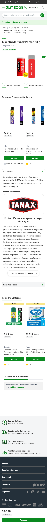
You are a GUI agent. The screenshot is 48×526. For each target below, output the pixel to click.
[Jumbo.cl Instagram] (32, 492)
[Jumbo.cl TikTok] (38, 492)
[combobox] (23, 15)
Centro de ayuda (13, 2)
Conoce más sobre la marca (22, 273)
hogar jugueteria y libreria (19, 28)
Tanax (4, 38)
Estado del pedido (35, 2)
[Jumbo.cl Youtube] (43, 492)
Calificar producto (9, 49)
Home (4, 28)
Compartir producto (36, 85)
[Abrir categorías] (3, 7)
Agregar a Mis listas (13, 85)
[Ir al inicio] (14, 7)
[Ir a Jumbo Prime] (39, 484)
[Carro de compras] (42, 7)
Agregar (23, 520)
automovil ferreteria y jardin (15, 30)
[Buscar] (42, 15)
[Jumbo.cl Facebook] (27, 492)
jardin (30, 30)
